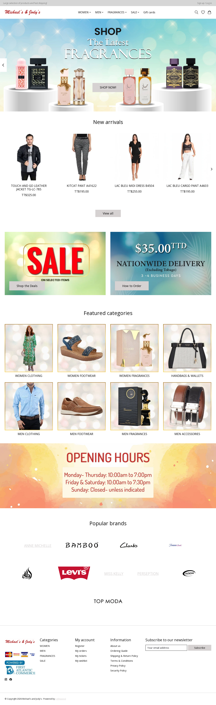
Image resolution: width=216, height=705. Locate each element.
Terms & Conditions (121, 660)
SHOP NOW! (108, 87)
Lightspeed (60, 698)
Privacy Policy (117, 665)
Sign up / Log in (204, 3)
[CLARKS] (128, 545)
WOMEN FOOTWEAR (82, 376)
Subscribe (199, 647)
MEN (42, 650)
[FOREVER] (175, 545)
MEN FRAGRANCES (134, 434)
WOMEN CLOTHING (28, 376)
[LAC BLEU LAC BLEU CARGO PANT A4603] (187, 157)
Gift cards (149, 12)
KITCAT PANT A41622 (81, 186)
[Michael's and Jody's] (22, 12)
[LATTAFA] (27, 573)
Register (80, 646)
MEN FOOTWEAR (81, 434)
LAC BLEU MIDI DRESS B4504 (134, 186)
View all (108, 213)
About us (115, 646)
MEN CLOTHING (29, 434)
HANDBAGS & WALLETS (187, 376)
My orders (81, 650)
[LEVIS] (74, 573)
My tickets (81, 655)
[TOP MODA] (108, 601)
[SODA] (189, 573)
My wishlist (81, 660)
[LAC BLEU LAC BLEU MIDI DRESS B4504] (134, 157)
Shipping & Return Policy (124, 655)
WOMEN (45, 646)
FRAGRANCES (47, 655)
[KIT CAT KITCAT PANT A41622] (82, 157)
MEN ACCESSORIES (187, 434)
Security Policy (118, 670)
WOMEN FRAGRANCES (134, 376)
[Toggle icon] (196, 12)
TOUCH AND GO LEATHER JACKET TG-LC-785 (29, 187)
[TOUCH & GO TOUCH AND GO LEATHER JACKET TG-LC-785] (29, 157)
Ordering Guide (119, 650)
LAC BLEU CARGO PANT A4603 (187, 186)
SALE (43, 660)
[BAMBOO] (82, 545)
